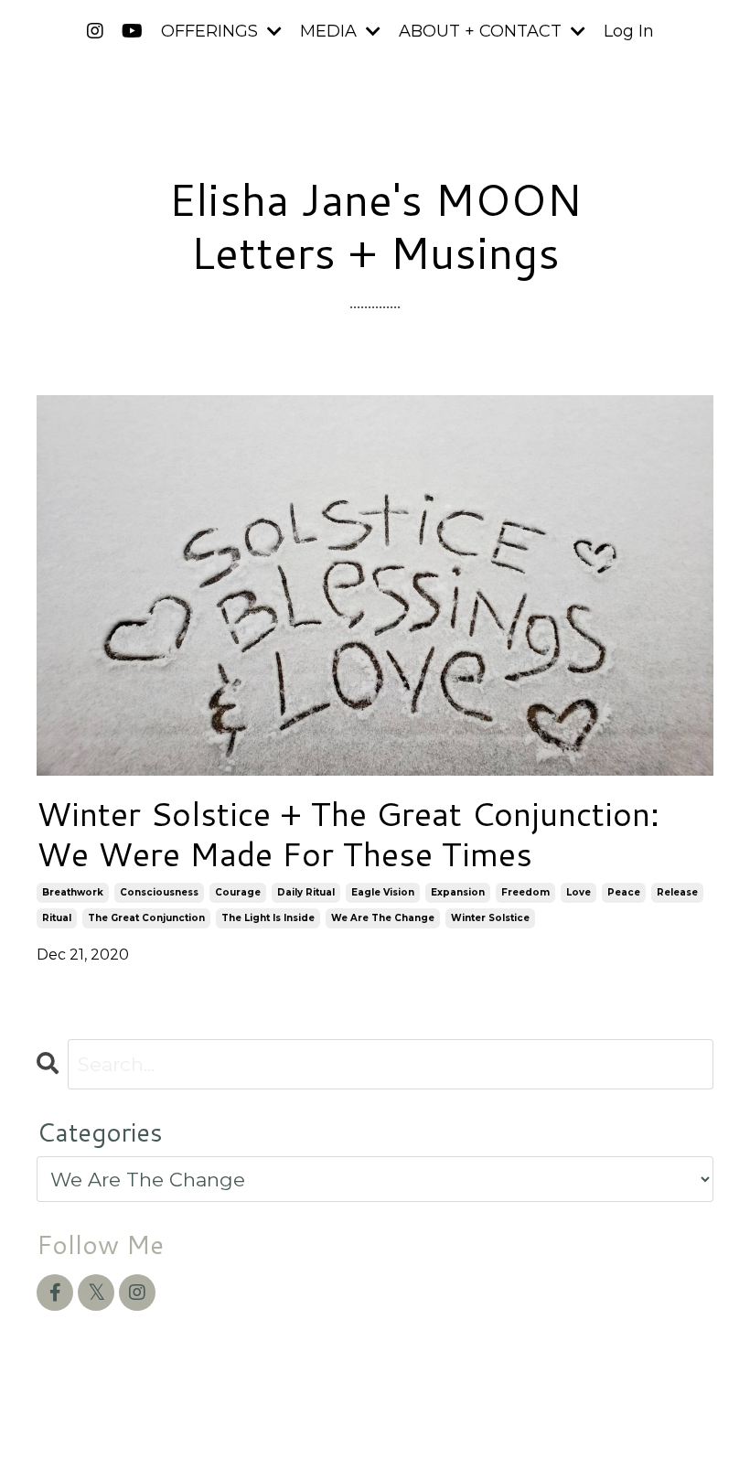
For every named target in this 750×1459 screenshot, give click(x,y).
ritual (56, 918)
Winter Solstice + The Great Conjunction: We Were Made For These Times (348, 833)
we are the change (382, 918)
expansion (458, 892)
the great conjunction (146, 918)
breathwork (72, 892)
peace (623, 892)
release (677, 892)
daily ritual (306, 892)
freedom (525, 892)
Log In (629, 31)
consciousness (159, 892)
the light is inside (268, 918)
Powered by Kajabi (654, 1412)
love (578, 892)
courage (238, 892)
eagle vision (382, 892)
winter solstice (490, 918)
